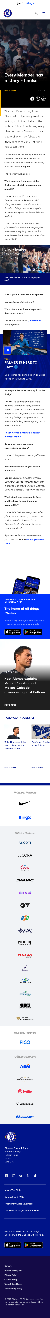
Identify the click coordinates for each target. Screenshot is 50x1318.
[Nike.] (19, 3)
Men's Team (10, 90)
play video (8, 331)
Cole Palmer (34, 321)
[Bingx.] (30, 3)
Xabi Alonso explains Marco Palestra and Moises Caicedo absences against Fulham (15, 748)
